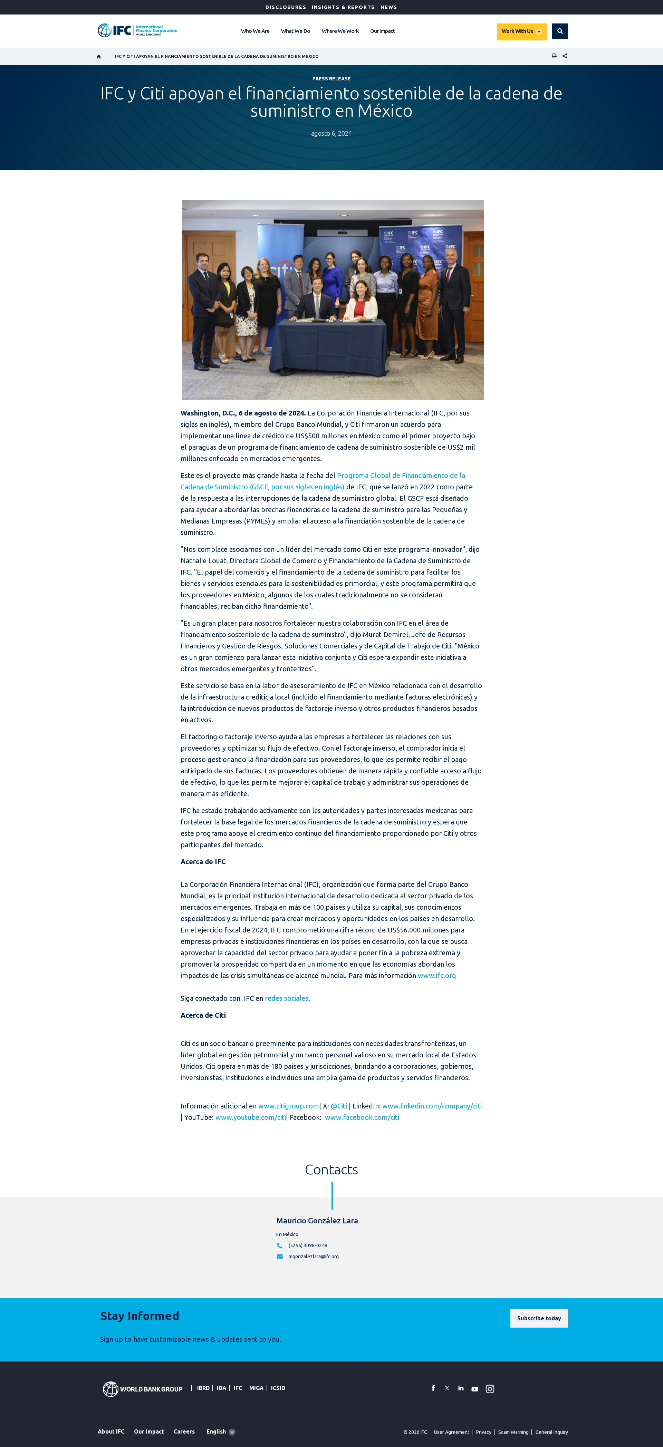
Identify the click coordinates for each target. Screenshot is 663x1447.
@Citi (339, 1106)
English (216, 1431)
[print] (552, 56)
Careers (184, 1431)
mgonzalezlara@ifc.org (314, 1256)
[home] (99, 56)
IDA (222, 1388)
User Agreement (451, 1432)
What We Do (295, 31)
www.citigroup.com (288, 1106)
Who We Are (255, 31)
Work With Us (517, 31)
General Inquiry (552, 1432)
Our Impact (382, 31)
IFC (238, 1388)
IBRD (203, 1388)
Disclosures (286, 7)
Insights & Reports (343, 7)
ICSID (278, 1388)
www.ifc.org (437, 975)
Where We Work (340, 31)
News (389, 7)
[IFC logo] (137, 30)
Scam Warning (513, 1432)
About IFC (111, 1431)
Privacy (483, 1432)
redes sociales (286, 998)
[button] (560, 31)
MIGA (256, 1388)
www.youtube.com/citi (250, 1117)
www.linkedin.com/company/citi (432, 1106)
